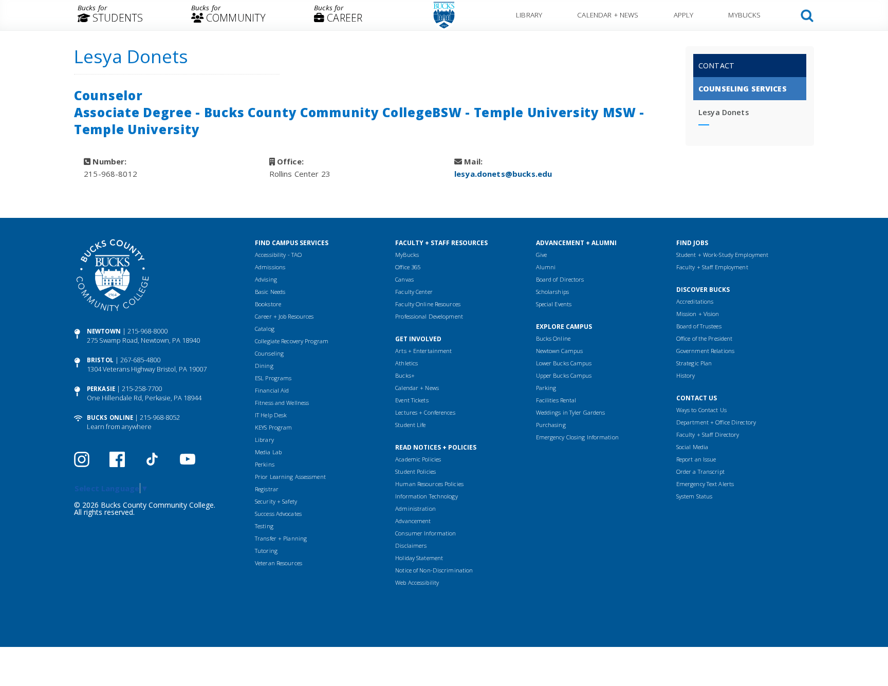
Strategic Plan (694, 363)
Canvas (404, 279)
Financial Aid (272, 390)
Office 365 (407, 267)
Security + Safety (276, 501)
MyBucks (744, 15)
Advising (266, 279)
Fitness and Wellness (282, 402)
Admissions (270, 267)
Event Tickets (411, 400)
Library (529, 15)
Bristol (100, 360)
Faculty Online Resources (427, 304)
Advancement (413, 521)
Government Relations (705, 351)
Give (541, 254)
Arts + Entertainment (423, 351)
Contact (716, 65)
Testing (264, 526)
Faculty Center (414, 291)
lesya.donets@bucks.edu (503, 174)
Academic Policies (418, 459)
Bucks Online (110, 417)
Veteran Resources (278, 563)
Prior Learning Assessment (290, 476)
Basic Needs (270, 291)
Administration (415, 508)
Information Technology (426, 496)
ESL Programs (273, 378)
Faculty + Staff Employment (712, 267)
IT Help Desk (271, 415)
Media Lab (268, 452)
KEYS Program (273, 427)
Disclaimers (411, 545)
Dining (264, 365)
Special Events (554, 304)
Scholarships (552, 291)
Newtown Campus (559, 351)
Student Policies (415, 471)
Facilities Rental (556, 400)
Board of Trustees (698, 326)
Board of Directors (560, 279)
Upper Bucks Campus (564, 375)
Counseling (269, 353)
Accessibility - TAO (278, 254)
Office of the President (704, 338)
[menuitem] (110, 15)
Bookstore (268, 304)
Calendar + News (607, 15)
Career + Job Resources (284, 316)
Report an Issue (696, 459)
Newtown (104, 331)
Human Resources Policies (429, 484)
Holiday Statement (419, 558)
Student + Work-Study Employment (722, 254)
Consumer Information (425, 533)
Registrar (267, 489)
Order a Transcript (700, 471)
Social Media (692, 447)
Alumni (546, 267)
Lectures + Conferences (425, 412)
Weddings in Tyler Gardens (570, 412)
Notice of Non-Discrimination (434, 570)
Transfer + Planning (281, 538)
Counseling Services (742, 89)
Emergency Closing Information (577, 437)
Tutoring (266, 550)
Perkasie (101, 389)
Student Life (410, 425)
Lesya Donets (723, 112)
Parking (546, 388)
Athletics (406, 363)
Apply (684, 15)
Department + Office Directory (716, 422)
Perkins (264, 464)
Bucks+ (405, 375)
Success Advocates (278, 513)
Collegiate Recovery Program (291, 341)
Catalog (264, 328)
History (685, 375)
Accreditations (695, 301)
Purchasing (551, 425)
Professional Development (429, 316)
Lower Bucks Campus (564, 363)
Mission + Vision (697, 314)
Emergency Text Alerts (705, 484)
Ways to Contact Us (701, 410)
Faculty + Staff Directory (707, 434)
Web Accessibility (417, 582)
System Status (694, 496)
